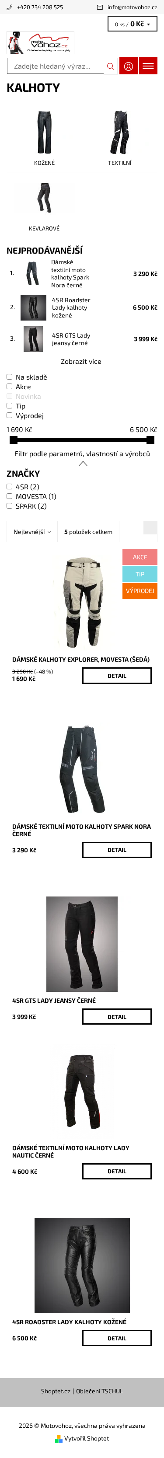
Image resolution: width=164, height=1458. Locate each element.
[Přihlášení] (128, 65)
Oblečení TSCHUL (99, 1391)
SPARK (31, 506)
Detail (117, 675)
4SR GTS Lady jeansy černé (71, 339)
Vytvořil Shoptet (86, 1438)
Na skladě (31, 377)
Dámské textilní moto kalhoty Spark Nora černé (70, 273)
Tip (20, 405)
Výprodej (30, 415)
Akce (23, 386)
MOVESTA (36, 496)
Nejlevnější (29, 531)
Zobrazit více (81, 361)
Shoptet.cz (55, 1391)
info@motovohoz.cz (132, 6)
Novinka (28, 396)
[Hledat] (111, 66)
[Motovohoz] (82, 42)
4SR (27, 486)
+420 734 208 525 (40, 6)
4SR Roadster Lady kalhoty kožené (71, 307)
